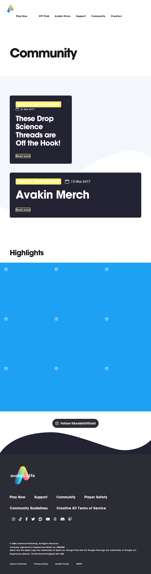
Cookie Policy (62, 564)
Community (98, 16)
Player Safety (95, 497)
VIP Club (44, 16)
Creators (116, 16)
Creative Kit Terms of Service (81, 508)
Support (81, 16)
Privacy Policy (41, 564)
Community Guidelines (29, 508)
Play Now (21, 16)
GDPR (79, 564)
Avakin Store (62, 16)
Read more (23, 156)
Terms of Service (18, 564)
